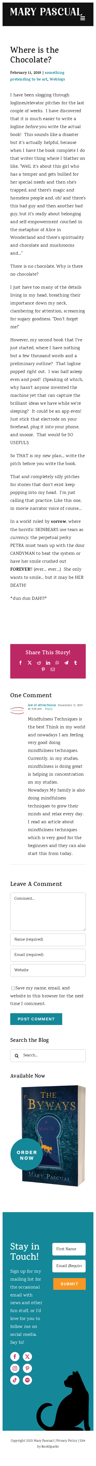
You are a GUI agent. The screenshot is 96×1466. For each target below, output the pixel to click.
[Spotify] (27, 1380)
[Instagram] (14, 1368)
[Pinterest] (27, 1368)
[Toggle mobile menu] (83, 18)
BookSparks (50, 1447)
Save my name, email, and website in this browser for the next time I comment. (47, 996)
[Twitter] (27, 1356)
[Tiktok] (14, 1380)
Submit (69, 1283)
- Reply (47, 709)
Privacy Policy (66, 1441)
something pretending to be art (37, 76)
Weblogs (57, 80)
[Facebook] (14, 1356)
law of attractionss (42, 705)
